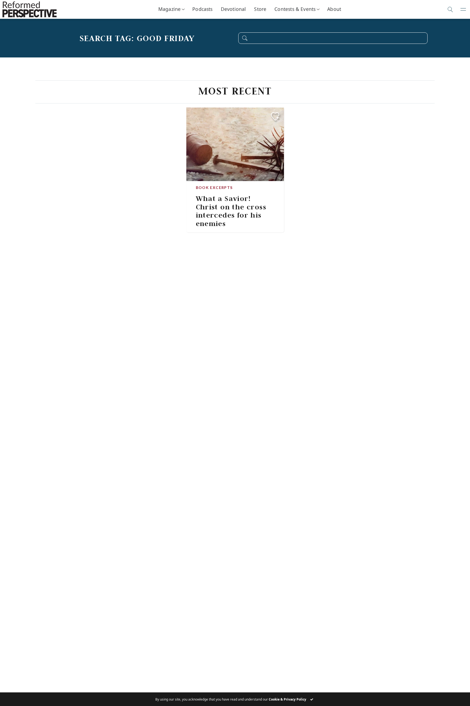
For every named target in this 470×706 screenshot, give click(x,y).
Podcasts (202, 9)
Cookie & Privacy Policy (287, 699)
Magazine (169, 9)
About (334, 9)
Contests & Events (295, 9)
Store (260, 9)
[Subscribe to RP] (275, 116)
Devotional (233, 9)
